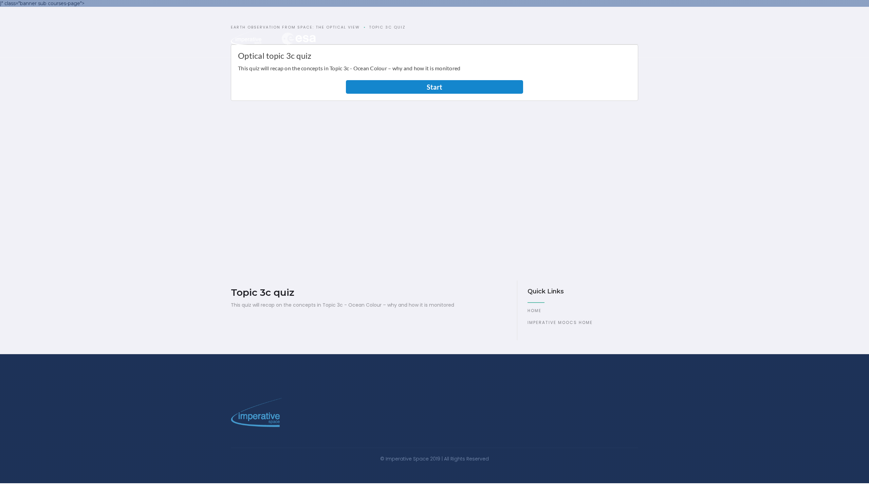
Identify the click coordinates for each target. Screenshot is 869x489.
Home (534, 310)
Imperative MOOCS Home (560, 322)
